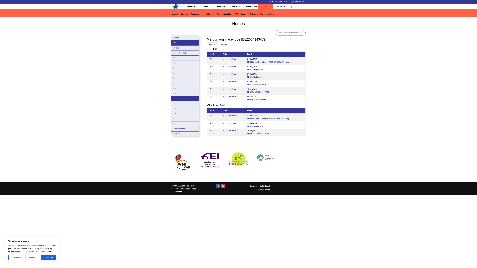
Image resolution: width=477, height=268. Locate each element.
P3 (174, 88)
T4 (174, 114)
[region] (32, 250)
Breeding (221, 6)
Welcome (191, 6)
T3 (174, 109)
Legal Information (297, 2)
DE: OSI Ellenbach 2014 (256, 85)
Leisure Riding (251, 6)
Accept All (48, 258)
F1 (174, 68)
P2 (174, 83)
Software (254, 14)
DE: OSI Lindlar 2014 (255, 77)
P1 (174, 78)
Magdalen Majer (229, 59)
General (174, 14)
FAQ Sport (210, 14)
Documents (195, 14)
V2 (174, 124)
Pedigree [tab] (223, 44)
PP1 (175, 93)
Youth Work (280, 6)
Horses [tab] (176, 43)
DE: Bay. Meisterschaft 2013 (258, 100)
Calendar (273, 2)
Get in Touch (283, 2)
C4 (174, 58)
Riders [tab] (176, 38)
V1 (174, 119)
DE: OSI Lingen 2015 (255, 70)
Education (236, 6)
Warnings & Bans (267, 14)
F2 (174, 73)
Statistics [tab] (177, 134)
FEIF (206, 6)
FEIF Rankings (239, 14)
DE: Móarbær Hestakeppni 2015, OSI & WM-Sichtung (268, 62)
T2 (174, 103)
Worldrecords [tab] (179, 129)
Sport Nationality (224, 14)
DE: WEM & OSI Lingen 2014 (258, 92)
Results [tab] (212, 44)
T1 (174, 99)
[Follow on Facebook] (218, 186)
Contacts (184, 14)
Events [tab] (176, 48)
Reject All (32, 258)
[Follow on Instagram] (223, 186)
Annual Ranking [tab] (179, 53)
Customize (16, 258)
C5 (174, 63)
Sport (265, 6)
